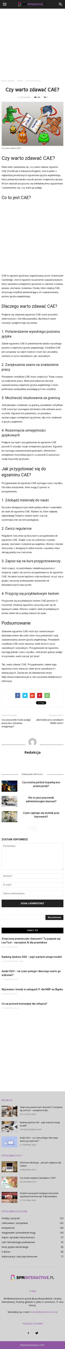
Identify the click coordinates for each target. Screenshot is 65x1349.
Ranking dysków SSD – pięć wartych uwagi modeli (32, 956)
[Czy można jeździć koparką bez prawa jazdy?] (9, 786)
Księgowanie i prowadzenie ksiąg (18, 1232)
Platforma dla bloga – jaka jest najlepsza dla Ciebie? (40, 1164)
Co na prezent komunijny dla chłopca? (24, 1003)
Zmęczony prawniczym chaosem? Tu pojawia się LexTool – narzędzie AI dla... (41, 1108)
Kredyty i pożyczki (11, 1218)
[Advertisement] (32, 43)
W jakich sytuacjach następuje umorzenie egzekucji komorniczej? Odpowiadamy (39, 1195)
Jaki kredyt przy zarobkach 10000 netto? (49, 721)
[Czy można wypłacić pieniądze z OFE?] (9, 1182)
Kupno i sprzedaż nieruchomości (18, 1237)
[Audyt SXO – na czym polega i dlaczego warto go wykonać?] (9, 1141)
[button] (60, 4)
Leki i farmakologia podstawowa (18, 1242)
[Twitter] (37, 1333)
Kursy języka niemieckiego (15, 1246)
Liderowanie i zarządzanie (15, 1223)
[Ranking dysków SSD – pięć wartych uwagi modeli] (9, 1126)
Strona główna (8, 80)
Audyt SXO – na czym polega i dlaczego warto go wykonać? (39, 1139)
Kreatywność (8, 1227)
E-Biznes (6, 1251)
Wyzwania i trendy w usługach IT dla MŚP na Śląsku (32, 989)
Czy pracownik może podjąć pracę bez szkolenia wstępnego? (16, 723)
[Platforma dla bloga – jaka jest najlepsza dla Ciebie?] (9, 1166)
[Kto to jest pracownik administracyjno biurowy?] (9, 801)
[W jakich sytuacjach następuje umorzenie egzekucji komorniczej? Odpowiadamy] (9, 1197)
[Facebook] (28, 1333)
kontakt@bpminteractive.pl (44, 1311)
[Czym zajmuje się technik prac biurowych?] (9, 816)
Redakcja (32, 752)
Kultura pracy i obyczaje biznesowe (19, 1256)
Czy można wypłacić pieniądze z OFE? (38, 1178)
